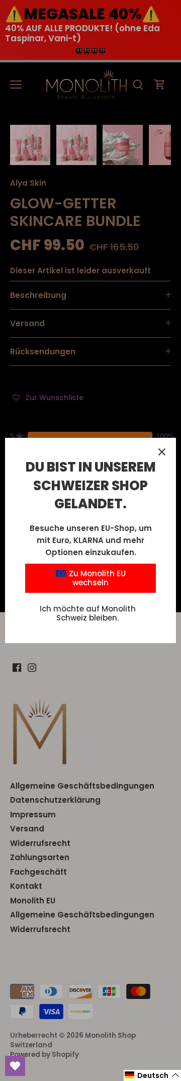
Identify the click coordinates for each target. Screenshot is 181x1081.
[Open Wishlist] (15, 1066)
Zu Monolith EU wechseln (96, 578)
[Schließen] (162, 452)
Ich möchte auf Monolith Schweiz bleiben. (88, 613)
